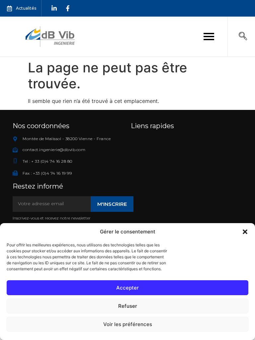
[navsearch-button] (242, 36)
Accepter (127, 288)
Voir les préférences (127, 324)
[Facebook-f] (68, 8)
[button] (245, 231)
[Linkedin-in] (54, 8)
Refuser (127, 306)
